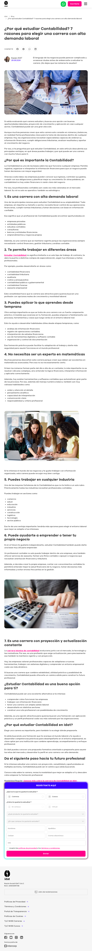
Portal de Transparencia (15, 911)
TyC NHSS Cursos (12, 926)
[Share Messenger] (23, 49)
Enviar (46, 853)
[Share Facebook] (17, 49)
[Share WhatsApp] (29, 49)
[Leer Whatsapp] (63, 3)
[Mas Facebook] (5, 937)
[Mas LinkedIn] (21, 937)
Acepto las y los (34, 848)
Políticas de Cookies (13, 916)
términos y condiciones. (50, 848)
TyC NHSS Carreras (13, 921)
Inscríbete (74, 4)
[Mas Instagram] (16, 937)
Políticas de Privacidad (14, 902)
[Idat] (6, 4)
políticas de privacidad (27, 848)
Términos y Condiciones (15, 906)
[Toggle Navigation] (85, 4)
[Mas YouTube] (11, 937)
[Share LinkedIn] (35, 49)
